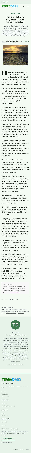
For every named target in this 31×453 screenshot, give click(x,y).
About (3, 413)
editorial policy (15, 362)
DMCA (27, 449)
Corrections (5, 422)
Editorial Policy (6, 419)
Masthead (4, 416)
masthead (21, 313)
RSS (11, 442)
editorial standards (11, 313)
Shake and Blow (6, 397)
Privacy (16, 449)
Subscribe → (8, 439)
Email (17, 299)
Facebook (11, 299)
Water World (5, 400)
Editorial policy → (14, 292)
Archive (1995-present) (8, 406)
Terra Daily (5, 394)
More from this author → (15, 365)
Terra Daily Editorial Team (11, 41)
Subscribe (5, 1)
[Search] (23, 6)
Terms (22, 449)
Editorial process (25, 41)
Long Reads (5, 403)
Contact (4, 425)
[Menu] (27, 6)
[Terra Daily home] (10, 6)
